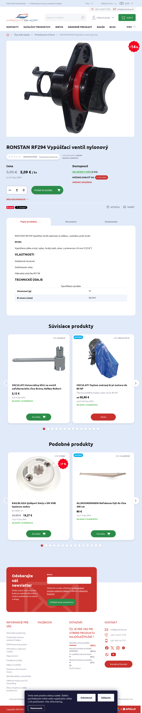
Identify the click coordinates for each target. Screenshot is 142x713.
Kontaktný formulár (118, 664)
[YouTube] (113, 654)
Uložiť (11, 207)
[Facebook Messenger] (123, 647)
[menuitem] (13, 27)
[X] (112, 647)
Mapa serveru (12, 655)
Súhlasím (106, 697)
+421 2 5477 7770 (118, 635)
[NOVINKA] (103, 359)
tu (61, 701)
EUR (127, 3)
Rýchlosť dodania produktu (80, 660)
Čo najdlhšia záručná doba (80, 654)
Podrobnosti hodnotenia (48, 157)
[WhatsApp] (107, 654)
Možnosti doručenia (82, 182)
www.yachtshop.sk (17, 699)
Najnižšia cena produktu (79, 643)
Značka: (70, 158)
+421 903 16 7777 (118, 640)
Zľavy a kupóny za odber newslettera (16, 689)
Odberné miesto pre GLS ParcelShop (17, 682)
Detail (103, 417)
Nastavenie (36, 708)
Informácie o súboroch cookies (16, 650)
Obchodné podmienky (16, 3)
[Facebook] (107, 647)
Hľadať (83, 17)
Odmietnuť (86, 697)
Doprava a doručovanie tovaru (16, 670)
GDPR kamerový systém (16, 644)
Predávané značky (14, 660)
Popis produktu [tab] (29, 221)
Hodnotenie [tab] (111, 221)
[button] (44, 429)
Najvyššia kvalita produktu (80, 648)
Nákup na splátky (13, 664)
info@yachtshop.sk (118, 629)
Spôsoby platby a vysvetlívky (18, 676)
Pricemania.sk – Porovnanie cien (119, 699)
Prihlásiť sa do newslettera (61, 602)
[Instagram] (118, 647)
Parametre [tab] (71, 221)
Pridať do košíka (43, 190)
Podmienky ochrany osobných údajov (46, 3)
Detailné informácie (15, 199)
